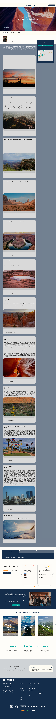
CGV (38, 688)
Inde (21, 695)
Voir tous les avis (7, 572)
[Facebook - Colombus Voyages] (4, 691)
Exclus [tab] (28, 551)
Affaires (39, 685)
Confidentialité (40, 695)
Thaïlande (21, 685)
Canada (21, 688)
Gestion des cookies (41, 696)
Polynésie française (23, 686)
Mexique (21, 693)
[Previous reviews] (21, 574)
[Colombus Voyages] (28, 5)
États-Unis (22, 690)
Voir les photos (6, 27)
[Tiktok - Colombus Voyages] (12, 691)
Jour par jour (13, 32)
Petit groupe (31, 690)
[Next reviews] (52, 574)
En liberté (30, 693)
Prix (19, 32)
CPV (38, 690)
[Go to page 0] (34, 586)
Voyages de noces (32, 685)
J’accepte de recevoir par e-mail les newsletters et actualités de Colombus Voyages (42, 670)
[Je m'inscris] (51, 667)
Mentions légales (40, 686)
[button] (42, 55)
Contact (39, 683)
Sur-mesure (31, 692)
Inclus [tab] (10, 551)
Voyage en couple (32, 686)
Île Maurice (22, 700)
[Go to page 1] (35, 586)
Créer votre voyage (51, 5)
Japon (21, 699)
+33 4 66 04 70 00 (45, 5)
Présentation (5, 32)
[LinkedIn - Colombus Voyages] (9, 691)
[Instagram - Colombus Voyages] (6, 691)
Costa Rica (22, 692)
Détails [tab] (45, 551)
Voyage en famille (32, 683)
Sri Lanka (21, 683)
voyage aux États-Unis (7, 50)
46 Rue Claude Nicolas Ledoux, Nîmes (10, 685)
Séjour (30, 695)
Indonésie (21, 697)
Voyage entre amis (32, 688)
